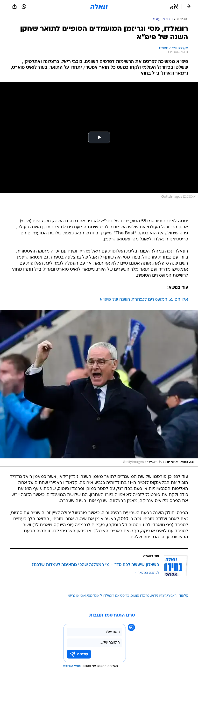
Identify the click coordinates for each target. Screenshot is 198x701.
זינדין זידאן (158, 595)
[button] (174, 6)
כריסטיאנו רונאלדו (116, 595)
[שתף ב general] (14, 6)
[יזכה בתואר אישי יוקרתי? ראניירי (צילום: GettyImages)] (99, 388)
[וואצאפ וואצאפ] (23, 6)
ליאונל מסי (94, 595)
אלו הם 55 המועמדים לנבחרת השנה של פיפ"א (144, 299)
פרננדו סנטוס (140, 595)
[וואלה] (99, 6)
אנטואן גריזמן (76, 595)
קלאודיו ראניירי (177, 595)
